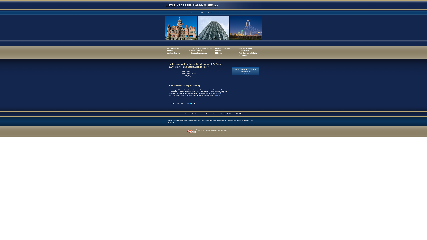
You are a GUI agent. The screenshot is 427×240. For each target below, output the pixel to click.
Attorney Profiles (207, 13)
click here (219, 93)
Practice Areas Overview (200, 114)
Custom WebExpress (205, 132)
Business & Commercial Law (201, 48)
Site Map (239, 114)
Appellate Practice (173, 53)
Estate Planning (196, 50)
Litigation (218, 53)
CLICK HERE (245, 73)
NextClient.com (235, 132)
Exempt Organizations (199, 53)
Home (193, 13)
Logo (191, 5)
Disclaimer (230, 114)
